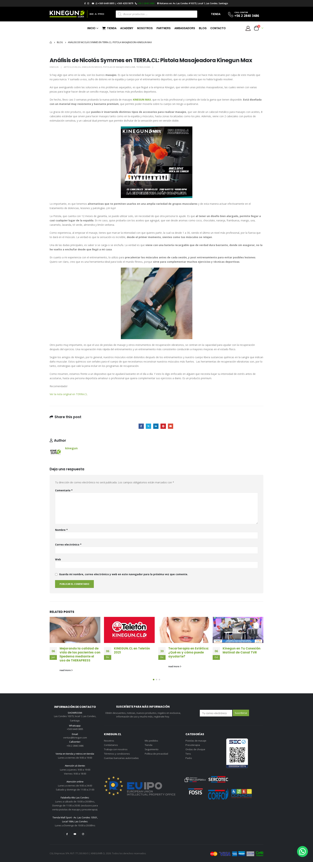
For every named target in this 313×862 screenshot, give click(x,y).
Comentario (64, 490)
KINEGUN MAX (142, 99)
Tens (188, 753)
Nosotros (145, 28)
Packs (188, 758)
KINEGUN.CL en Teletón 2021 (132, 650)
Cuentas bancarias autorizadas (121, 758)
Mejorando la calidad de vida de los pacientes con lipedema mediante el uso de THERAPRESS (80, 654)
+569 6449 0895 (106, 3)
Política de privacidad (156, 753)
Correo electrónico (68, 544)
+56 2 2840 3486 (146, 3)
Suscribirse (241, 713)
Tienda (111, 28)
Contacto (218, 28)
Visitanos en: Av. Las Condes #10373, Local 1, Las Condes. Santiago (193, 3)
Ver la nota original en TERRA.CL (68, 394)
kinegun (54, 67)
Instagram (83, 833)
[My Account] (248, 28)
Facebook (141, 426)
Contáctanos (111, 745)
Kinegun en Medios (92, 67)
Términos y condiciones (117, 753)
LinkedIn (155, 426)
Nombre (61, 530)
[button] (153, 679)
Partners (163, 28)
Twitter (148, 426)
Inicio (91, 28)
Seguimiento (151, 749)
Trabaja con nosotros (116, 749)
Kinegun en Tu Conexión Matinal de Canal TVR (241, 650)
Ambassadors (184, 28)
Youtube (75, 833)
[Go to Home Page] (51, 42)
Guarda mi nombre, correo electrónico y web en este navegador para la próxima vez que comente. (123, 574)
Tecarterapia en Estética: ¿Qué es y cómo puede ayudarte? (188, 652)
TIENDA (215, 14)
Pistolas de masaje (195, 740)
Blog (202, 28)
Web (58, 559)
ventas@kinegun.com (75, 737)
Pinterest (163, 426)
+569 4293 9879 (125, 3)
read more (65, 670)
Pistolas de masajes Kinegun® (119, 67)
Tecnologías (143, 67)
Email (170, 426)
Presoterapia (192, 745)
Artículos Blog (72, 67)
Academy (126, 28)
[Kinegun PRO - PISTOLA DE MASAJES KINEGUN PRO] (77, 14)
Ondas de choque (195, 749)
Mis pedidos (151, 740)
